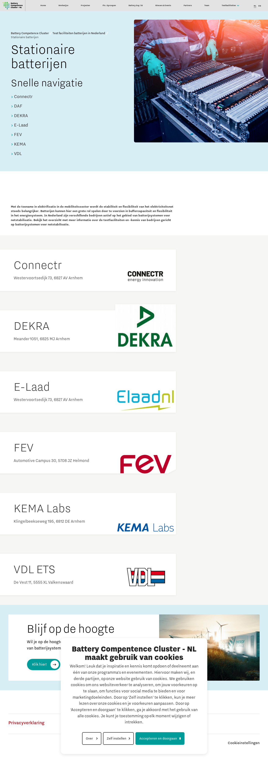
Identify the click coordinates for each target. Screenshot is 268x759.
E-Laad (20, 125)
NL (255, 6)
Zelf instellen (116, 738)
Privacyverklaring (26, 722)
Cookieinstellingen (244, 743)
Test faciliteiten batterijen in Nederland (79, 33)
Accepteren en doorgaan (158, 738)
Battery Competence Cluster (30, 33)
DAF (17, 106)
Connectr (23, 96)
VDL (17, 153)
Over (90, 738)
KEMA (19, 144)
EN (259, 6)
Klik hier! (39, 664)
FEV (17, 134)
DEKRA (20, 115)
